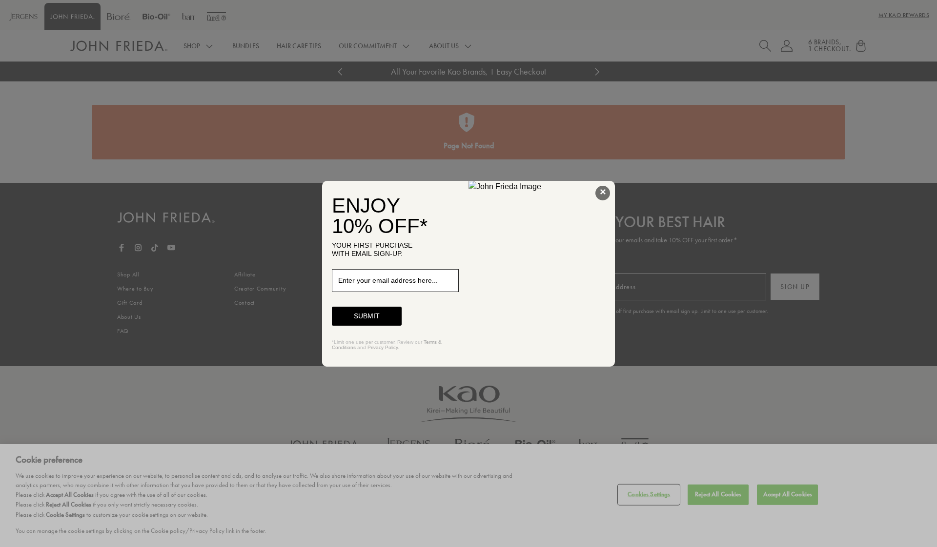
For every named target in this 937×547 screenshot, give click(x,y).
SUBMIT (367, 316)
